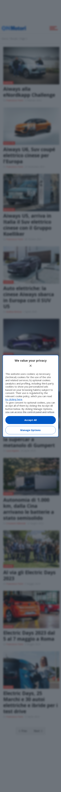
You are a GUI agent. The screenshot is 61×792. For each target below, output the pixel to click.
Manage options (30, 430)
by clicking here (13, 399)
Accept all (30, 420)
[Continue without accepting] (30, 365)
